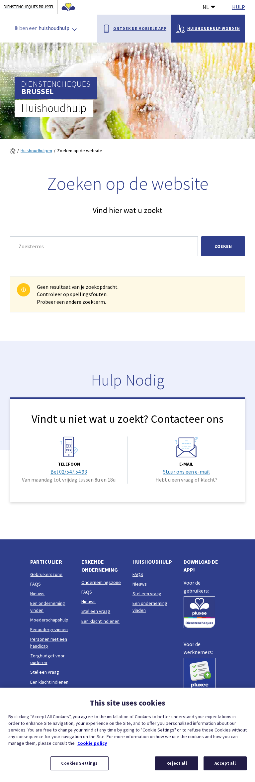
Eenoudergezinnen (49, 629)
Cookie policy (92, 743)
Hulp (238, 7)
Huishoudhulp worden (213, 28)
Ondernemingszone (101, 582)
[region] (127, 735)
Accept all (224, 763)
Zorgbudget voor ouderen (47, 659)
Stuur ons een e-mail (186, 471)
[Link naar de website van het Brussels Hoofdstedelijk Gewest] (66, 7)
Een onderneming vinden (47, 606)
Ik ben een (42, 28)
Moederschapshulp (49, 620)
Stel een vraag (44, 672)
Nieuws (37, 594)
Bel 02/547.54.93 (68, 471)
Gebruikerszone (46, 574)
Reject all (176, 763)
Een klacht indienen (49, 682)
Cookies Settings (79, 763)
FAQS (35, 584)
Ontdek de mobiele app (139, 28)
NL (206, 7)
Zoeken (223, 246)
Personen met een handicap (48, 642)
